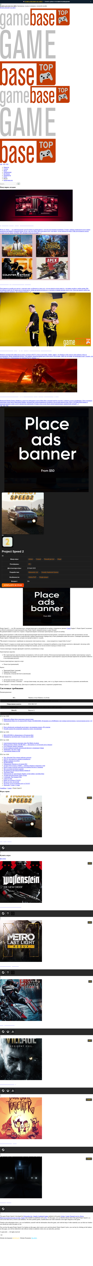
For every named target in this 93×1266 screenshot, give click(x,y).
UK (1, 164)
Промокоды (7, 175)
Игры (5, 170)
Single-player (43, 577)
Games (10, 788)
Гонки (23, 1218)
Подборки (7, 174)
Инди (59, 559)
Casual (38, 559)
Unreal (69, 628)
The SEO (34, 1238)
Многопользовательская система (10, 1218)
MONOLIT (16, 1238)
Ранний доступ (49, 559)
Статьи (6, 169)
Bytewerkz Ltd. (33, 572)
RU (7, 164)
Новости (6, 167)
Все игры (3, 858)
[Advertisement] (46, 1253)
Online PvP (32, 577)
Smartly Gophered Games (50, 572)
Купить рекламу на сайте (34, 1)
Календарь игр (8, 180)
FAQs (5, 177)
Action (31, 559)
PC (30, 564)
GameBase (3, 788)
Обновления (7, 172)
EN (4, 164)
